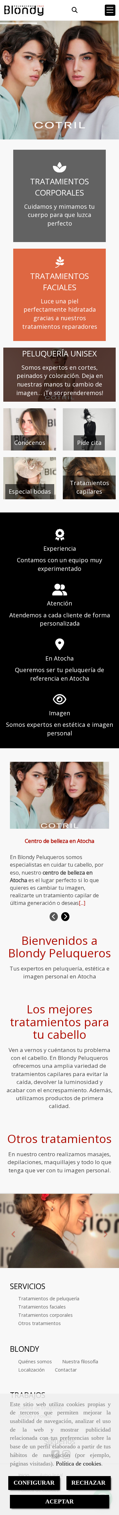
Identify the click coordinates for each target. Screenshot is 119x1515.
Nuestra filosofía (80, 1361)
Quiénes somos (35, 1361)
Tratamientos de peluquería (48, 1298)
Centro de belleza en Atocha (59, 841)
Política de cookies (78, 1463)
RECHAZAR (88, 1482)
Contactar (66, 1370)
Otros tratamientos (39, 1323)
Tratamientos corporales (45, 1315)
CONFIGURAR (34, 1482)
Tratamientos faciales (42, 1307)
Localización (31, 1370)
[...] (82, 903)
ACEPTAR (59, 1501)
